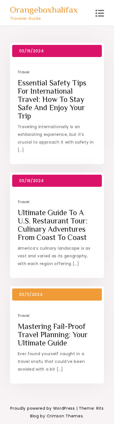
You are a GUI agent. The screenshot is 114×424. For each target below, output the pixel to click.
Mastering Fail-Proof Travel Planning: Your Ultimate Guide (53, 334)
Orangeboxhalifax (44, 10)
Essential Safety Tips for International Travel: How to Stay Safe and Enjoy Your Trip (52, 99)
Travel (24, 72)
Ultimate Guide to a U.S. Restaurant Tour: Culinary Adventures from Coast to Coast (53, 225)
